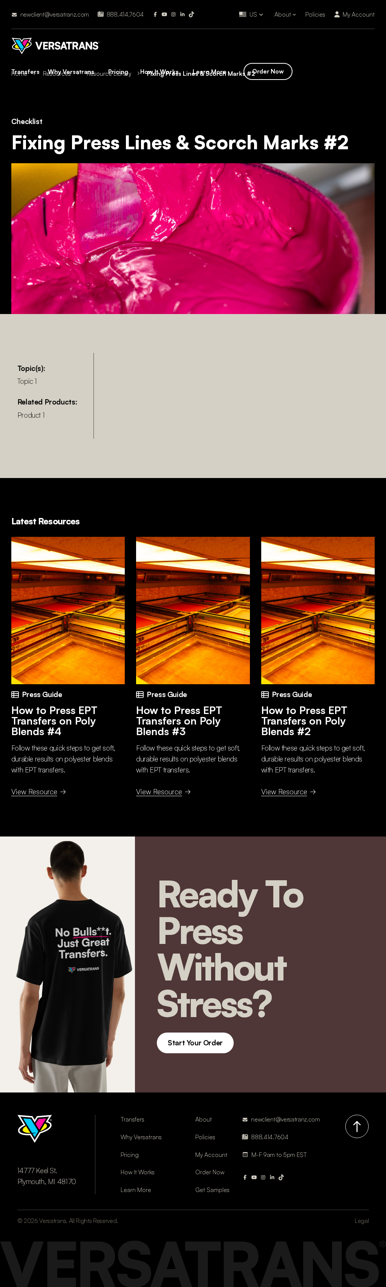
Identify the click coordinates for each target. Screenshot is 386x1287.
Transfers (25, 71)
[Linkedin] (182, 14)
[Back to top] (357, 1126)
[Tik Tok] (191, 14)
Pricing (118, 71)
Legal (362, 1220)
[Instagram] (173, 14)
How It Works (159, 71)
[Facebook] (155, 14)
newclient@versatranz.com (54, 14)
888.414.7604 (125, 14)
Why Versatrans (71, 71)
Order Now (267, 71)
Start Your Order (195, 1042)
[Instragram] (263, 1177)
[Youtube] (164, 14)
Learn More (210, 71)
